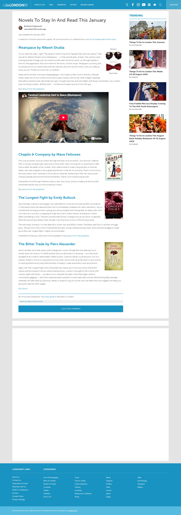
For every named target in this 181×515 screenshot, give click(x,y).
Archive (15, 493)
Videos (140, 487)
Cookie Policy (17, 496)
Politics (109, 484)
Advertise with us (19, 487)
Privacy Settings (18, 499)
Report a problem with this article (31, 301)
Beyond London (87, 5)
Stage (108, 497)
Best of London (50, 481)
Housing (78, 490)
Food (77, 478)
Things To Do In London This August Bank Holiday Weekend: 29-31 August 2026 (147, 138)
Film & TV (47, 497)
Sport (108, 494)
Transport (61, 5)
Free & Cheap (80, 481)
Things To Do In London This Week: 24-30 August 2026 (146, 73)
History (73, 5)
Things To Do (39, 5)
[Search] (160, 4)
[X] (127, 4)
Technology (142, 481)
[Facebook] (132, 4)
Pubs (51, 5)
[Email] (154, 4)
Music (77, 497)
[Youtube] (143, 4)
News (108, 478)
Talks (139, 478)
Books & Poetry (50, 484)
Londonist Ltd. (72, 511)
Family (46, 490)
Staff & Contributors (20, 490)
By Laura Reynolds (135, 45)
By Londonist (133, 77)
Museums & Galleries (83, 494)
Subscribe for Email (20, 483)
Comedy (47, 487)
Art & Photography (51, 478)
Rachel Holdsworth (34, 26)
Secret (108, 490)
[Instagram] (138, 4)
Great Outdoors (81, 484)
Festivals (47, 494)
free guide (49, 297)
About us (15, 477)
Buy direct (22, 288)
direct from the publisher (33, 89)
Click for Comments (71, 309)
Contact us (16, 480)
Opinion (109, 481)
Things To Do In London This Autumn (147, 42)
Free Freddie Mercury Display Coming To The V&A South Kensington (147, 105)
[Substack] (149, 4)
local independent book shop (103, 39)
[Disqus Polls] (90, 361)
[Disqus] (90, 425)
